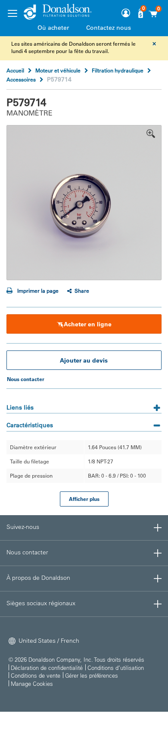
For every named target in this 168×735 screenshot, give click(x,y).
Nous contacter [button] (27, 552)
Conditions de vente (35, 675)
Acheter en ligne (88, 324)
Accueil (15, 70)
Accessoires (21, 79)
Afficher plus (84, 498)
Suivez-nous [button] (22, 527)
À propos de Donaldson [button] (38, 578)
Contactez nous (108, 27)
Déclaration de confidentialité (47, 667)
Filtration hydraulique (117, 70)
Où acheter (53, 27)
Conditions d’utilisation (115, 667)
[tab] (84, 404)
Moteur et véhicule (58, 70)
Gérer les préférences (91, 675)
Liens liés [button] (20, 407)
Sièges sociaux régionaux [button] (40, 603)
